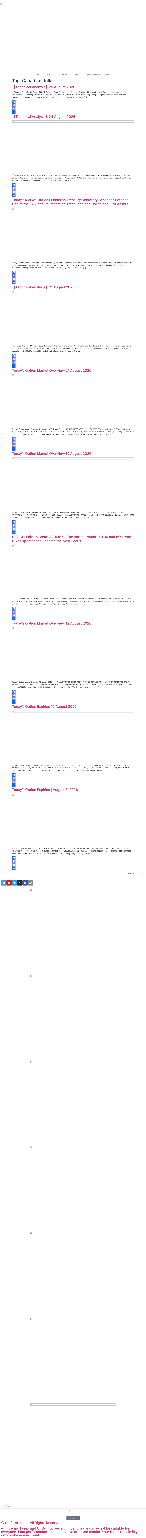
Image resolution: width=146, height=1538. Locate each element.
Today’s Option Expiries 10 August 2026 (44, 706)
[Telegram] (3, 883)
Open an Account (93, 75)
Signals (48, 75)
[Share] (73, 112)
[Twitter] (14, 883)
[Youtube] (9, 883)
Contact (107, 75)
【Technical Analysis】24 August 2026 (43, 117)
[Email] (73, 108)
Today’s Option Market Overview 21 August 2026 (51, 370)
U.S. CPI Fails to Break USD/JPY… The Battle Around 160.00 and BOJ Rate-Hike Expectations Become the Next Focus (72, 539)
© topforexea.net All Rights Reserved (31, 1523)
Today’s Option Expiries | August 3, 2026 (45, 790)
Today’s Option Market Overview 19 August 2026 (51, 453)
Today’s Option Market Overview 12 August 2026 (51, 623)
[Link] (30, 883)
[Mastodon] (73, 105)
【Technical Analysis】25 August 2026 (43, 87)
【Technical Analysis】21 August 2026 (43, 287)
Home (38, 75)
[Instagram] (19, 883)
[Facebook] (73, 101)
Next (131, 873)
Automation (62, 75)
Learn (76, 75)
